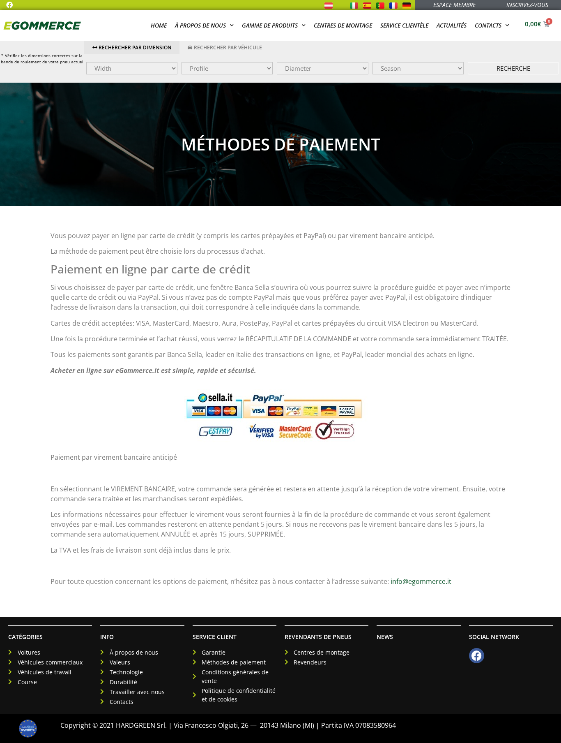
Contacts (488, 25)
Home (159, 25)
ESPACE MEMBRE (454, 5)
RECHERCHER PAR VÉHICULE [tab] (227, 47)
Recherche (513, 68)
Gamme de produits (270, 25)
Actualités (452, 25)
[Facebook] (9, 5)
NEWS (385, 637)
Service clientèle (404, 25)
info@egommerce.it (421, 581)
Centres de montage (343, 25)
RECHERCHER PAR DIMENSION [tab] (134, 47)
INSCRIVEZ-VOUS (527, 5)
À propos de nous (200, 25)
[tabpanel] (322, 68)
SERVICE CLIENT (215, 637)
